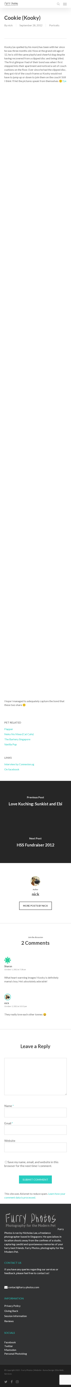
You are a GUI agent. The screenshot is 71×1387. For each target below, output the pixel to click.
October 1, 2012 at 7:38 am (15, 969)
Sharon (8, 966)
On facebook (11, 769)
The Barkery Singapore (17, 739)
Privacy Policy (12, 1305)
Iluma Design (48, 1370)
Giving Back (11, 1310)
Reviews (9, 1321)
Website (9, 1140)
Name (9, 1106)
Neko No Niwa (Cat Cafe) (19, 734)
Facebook (10, 1342)
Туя (64, 81)
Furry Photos (27, 1370)
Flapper (8, 729)
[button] (65, 4)
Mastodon (10, 1349)
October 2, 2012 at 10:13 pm (15, 1006)
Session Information (15, 1315)
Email (8, 1123)
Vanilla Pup (10, 744)
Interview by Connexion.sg (19, 764)
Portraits (54, 25)
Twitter (8, 1346)
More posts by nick (35, 905)
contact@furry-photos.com (23, 1287)
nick (10, 25)
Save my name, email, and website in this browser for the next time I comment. (31, 1164)
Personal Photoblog (15, 1353)
